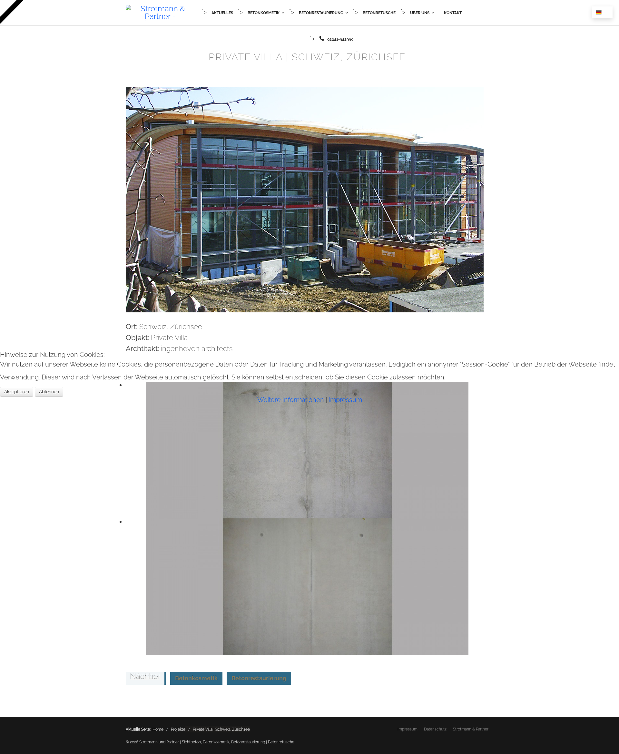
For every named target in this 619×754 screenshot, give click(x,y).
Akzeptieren (16, 391)
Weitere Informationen (290, 400)
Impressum (345, 400)
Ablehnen (49, 391)
